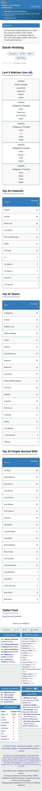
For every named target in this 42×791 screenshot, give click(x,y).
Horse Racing (27, 662)
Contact (21, 751)
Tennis (25, 681)
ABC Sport (33, 712)
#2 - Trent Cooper (7, 695)
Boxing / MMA (27, 650)
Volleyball (26, 683)
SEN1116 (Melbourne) (30, 719)
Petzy (3, 731)
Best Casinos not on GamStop (15, 760)
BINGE (21, 176)
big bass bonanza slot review (15, 759)
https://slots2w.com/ (8, 757)
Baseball (25, 646)
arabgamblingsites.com (17, 762)
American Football (29, 641)
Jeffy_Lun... (5, 714)
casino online (17, 764)
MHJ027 (4, 736)
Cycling (25, 655)
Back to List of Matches (21, 623)
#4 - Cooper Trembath (9, 699)
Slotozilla (4, 760)
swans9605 (5, 722)
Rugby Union (27, 676)
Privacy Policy (27, 775)
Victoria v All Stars (21, 84)
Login (11, 5)
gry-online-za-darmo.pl (9, 755)
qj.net (25, 760)
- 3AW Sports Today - (30, 698)
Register (4, 5)
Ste (2, 734)
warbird (3, 720)
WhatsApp (22, 58)
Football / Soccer (28, 639)
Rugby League (28, 674)
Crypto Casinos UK (26, 764)
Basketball (26, 648)
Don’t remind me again (10, 18)
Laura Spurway (28, 700)
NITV (38, 707)
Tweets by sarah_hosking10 (11, 616)
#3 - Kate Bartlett (7, 697)
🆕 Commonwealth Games (32, 669)
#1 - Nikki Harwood (8, 692)
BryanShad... (5, 739)
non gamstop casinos (29, 762)
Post (23, 53)
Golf (24, 660)
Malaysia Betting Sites (20, 757)
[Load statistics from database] (36, 689)
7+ (21, 133)
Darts (24, 657)
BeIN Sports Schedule (24, 746)
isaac (3, 717)
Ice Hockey (26, 664)
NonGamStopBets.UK (21, 755)
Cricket (25, 653)
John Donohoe (29, 716)
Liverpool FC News (9, 746)
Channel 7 (21, 155)
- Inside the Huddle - (30, 705)
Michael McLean (28, 707)
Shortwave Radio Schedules (28, 748)
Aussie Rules (35, 6)
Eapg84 (4, 725)
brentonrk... (5, 728)
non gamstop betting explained (32, 759)
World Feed (21, 91)
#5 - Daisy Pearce (7, 702)
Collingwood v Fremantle (21, 106)
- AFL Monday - (28, 709)
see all (27, 72)
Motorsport (26, 667)
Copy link (14, 53)
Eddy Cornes (28, 723)
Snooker (25, 678)
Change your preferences (13, 775)
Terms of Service (20, 780)
